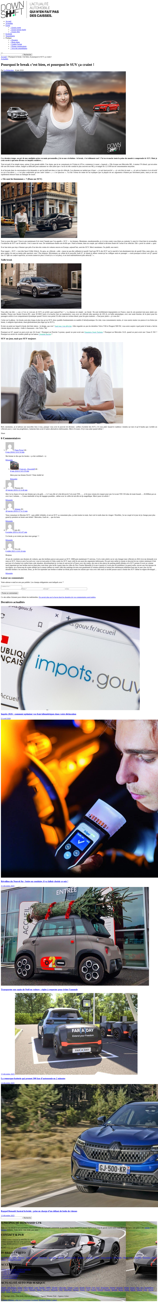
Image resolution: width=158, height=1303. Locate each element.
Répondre (9, 460)
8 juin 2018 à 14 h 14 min (15, 452)
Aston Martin (28, 1288)
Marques (21, 1258)
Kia (142, 1288)
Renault (114, 1290)
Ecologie (9, 34)
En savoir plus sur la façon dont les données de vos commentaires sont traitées (67, 597)
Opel (88, 1290)
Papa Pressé (19, 450)
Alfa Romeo (11, 1288)
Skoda (126, 1290)
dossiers (4, 1230)
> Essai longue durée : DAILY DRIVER (16, 1270)
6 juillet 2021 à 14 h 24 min (16, 551)
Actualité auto (6, 1258)
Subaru (133, 1290)
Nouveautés (117, 1258)
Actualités (9, 23)
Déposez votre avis (15, 1300)
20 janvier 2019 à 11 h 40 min (16, 490)
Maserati (32, 1290)
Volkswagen (16, 1292)
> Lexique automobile (9, 1278)
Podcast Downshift (14, 1260)
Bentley (42, 1288)
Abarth (3, 1288)
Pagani (93, 1290)
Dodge (82, 1288)
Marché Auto (128, 1258)
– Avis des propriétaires (18, 48)
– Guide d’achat (16, 44)
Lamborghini (5, 1290)
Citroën (70, 1288)
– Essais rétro (15, 32)
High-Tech (43, 1258)
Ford (98, 1288)
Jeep (137, 1288)
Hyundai (119, 1288)
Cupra (76, 1288)
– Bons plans (15, 42)
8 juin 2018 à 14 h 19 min (19, 471)
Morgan (76, 1290)
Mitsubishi (68, 1290)
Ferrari (88, 1288)
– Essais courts (15, 28)
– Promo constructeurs (18, 46)
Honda (112, 1288)
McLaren (46, 1290)
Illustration (146, 1258)
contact (24, 1248)
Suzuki (139, 1290)
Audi (36, 1288)
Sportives (81, 1258)
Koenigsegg (149, 1288)
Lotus (26, 1290)
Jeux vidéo (52, 1258)
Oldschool (137, 1258)
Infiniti (126, 1288)
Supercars (89, 1258)
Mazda (39, 1290)
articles (147, 1228)
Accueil (8, 21)
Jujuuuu (17, 509)
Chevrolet (62, 1288)
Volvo (8, 1292)
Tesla (145, 1290)
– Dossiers (14, 40)
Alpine (19, 1288)
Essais (8, 25)
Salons (28, 1258)
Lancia (14, 1290)
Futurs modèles (106, 1258)
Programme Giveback (30, 1300)
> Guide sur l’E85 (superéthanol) (13, 1272)
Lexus (20, 1290)
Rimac (120, 1290)
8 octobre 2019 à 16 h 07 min (16, 532)
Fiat (93, 1288)
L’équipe (4, 1300)
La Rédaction (9, 70)
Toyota (150, 1290)
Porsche (107, 1290)
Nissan (82, 1290)
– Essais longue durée (18, 30)
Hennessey (105, 1288)
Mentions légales (45, 1300)
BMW (48, 1288)
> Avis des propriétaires (9, 1276)
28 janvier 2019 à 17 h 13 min (17, 511)
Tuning (96, 1258)
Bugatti (54, 1288)
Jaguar (132, 1288)
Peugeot (100, 1290)
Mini (61, 1290)
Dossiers (35, 1258)
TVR (3, 1292)
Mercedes (54, 1290)
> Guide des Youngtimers (10, 1274)
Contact (54, 1300)
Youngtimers (10, 36)
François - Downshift (27, 469)
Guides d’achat (70, 1258)
